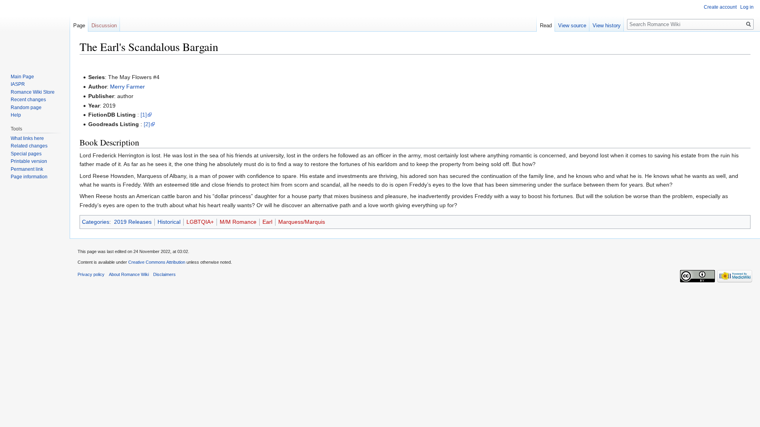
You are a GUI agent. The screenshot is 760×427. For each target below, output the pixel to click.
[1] (144, 114)
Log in (747, 7)
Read (546, 25)
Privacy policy (91, 274)
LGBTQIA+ (200, 222)
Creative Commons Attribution (156, 262)
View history (607, 25)
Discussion (104, 25)
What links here (27, 138)
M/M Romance (238, 222)
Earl (267, 222)
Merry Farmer (127, 86)
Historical (169, 222)
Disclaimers (164, 274)
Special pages (26, 154)
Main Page (22, 76)
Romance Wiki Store (33, 92)
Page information (29, 176)
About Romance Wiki (129, 274)
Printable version (29, 161)
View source (572, 25)
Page (79, 25)
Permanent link (27, 169)
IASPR (18, 84)
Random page (26, 107)
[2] (147, 124)
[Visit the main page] (34, 31)
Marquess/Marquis (301, 222)
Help (16, 115)
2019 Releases (133, 222)
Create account (720, 7)
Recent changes (28, 99)
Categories (95, 222)
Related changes (29, 146)
